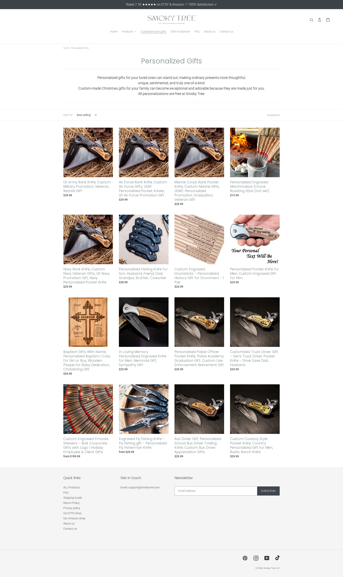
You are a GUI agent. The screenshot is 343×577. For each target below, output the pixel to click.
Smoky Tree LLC (272, 568)
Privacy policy (71, 508)
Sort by (68, 115)
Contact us (70, 528)
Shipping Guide (72, 497)
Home (66, 48)
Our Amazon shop (74, 518)
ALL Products (71, 487)
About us (68, 523)
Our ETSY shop (72, 513)
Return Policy (71, 502)
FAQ (65, 492)
